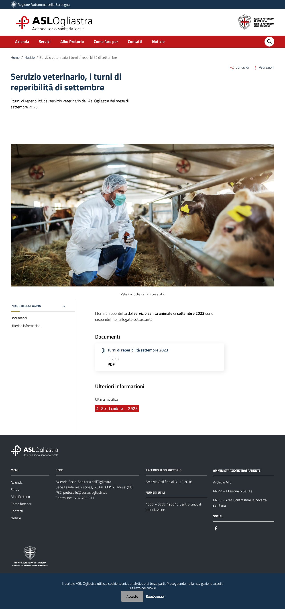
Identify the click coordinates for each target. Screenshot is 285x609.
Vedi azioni (266, 67)
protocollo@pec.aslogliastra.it (85, 492)
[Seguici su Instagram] (223, 528)
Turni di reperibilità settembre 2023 (138, 350)
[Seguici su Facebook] (215, 528)
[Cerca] (269, 42)
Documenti (19, 318)
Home (15, 57)
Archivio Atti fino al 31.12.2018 (169, 481)
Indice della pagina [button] (26, 305)
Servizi (45, 42)
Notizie (158, 42)
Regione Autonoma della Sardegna (44, 4)
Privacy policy (155, 596)
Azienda (22, 42)
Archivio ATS (222, 482)
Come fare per (106, 42)
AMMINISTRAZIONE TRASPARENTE (237, 470)
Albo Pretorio (72, 42)
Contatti (135, 42)
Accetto (132, 596)
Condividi (242, 67)
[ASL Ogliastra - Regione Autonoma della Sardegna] (34, 450)
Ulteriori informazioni (26, 326)
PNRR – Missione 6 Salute (232, 491)
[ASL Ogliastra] (14, 4)
